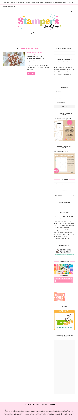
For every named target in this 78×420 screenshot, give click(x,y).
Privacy (65, 2)
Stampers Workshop (64, 202)
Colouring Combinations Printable (53, 2)
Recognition (14, 2)
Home (4, 2)
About (8, 2)
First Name (57, 91)
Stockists (27, 2)
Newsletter (71, 2)
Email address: (58, 99)
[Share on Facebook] (38, 77)
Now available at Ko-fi (61, 151)
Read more (31, 73)
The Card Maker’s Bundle (37, 2)
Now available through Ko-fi (62, 119)
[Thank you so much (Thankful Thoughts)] (14, 59)
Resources (21, 2)
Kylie (30, 61)
